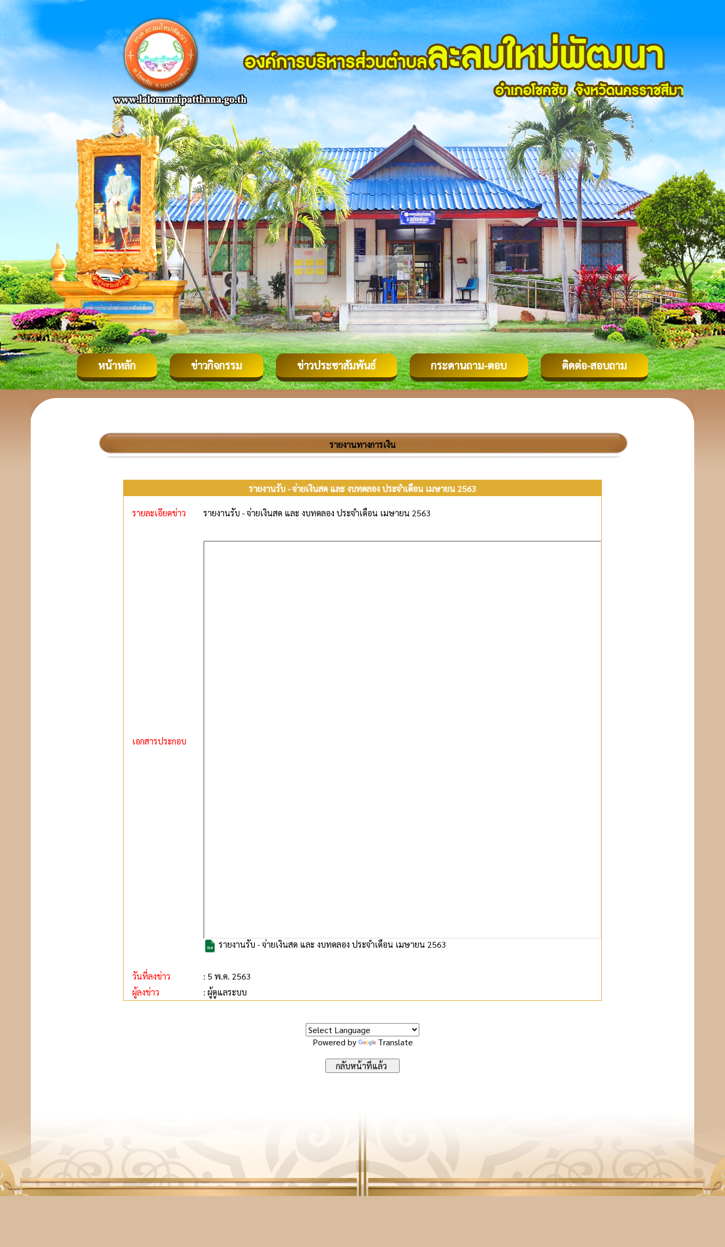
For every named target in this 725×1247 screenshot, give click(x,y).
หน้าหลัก (117, 365)
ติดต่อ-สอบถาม (594, 365)
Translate (395, 1041)
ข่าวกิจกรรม (216, 365)
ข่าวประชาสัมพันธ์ (336, 365)
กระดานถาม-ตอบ (469, 365)
